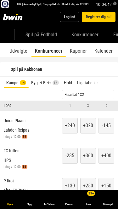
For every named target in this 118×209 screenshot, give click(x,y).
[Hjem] (14, 17)
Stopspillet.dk (51, 4)
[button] (59, 106)
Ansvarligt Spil (32, 4)
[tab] (18, 50)
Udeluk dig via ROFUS (75, 4)
